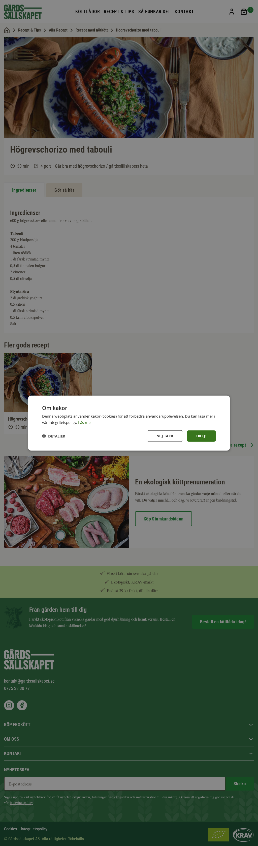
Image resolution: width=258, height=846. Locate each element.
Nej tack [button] (164, 435)
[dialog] (129, 423)
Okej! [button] (201, 435)
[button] (53, 436)
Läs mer (85, 422)
